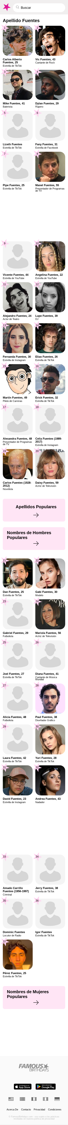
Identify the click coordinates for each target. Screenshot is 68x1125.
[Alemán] (57, 1099)
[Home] (34, 1067)
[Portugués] (22, 1099)
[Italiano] (45, 1099)
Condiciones (54, 1110)
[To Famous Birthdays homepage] (6, 7)
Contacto (26, 1110)
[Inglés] (11, 1099)
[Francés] (34, 1099)
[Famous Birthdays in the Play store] (46, 1087)
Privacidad (39, 1110)
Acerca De (12, 1110)
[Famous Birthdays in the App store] (22, 1087)
